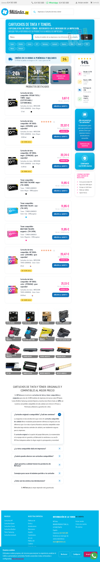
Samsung (45, 44)
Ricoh (79, 44)
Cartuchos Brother (10, 529)
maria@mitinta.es (59, 542)
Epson (12, 44)
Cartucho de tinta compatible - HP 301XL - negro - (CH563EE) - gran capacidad (28, 125)
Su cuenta (80, 517)
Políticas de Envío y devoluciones (32, 523)
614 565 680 (12, 2)
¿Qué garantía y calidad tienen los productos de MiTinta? (32, 465)
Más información (18, 559)
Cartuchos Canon (9, 526)
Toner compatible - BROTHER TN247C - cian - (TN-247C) (29, 205)
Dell (72, 44)
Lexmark (54, 44)
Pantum (21, 49)
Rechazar (64, 554)
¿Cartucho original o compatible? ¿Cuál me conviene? (34, 414)
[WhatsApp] (94, 556)
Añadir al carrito (60, 106)
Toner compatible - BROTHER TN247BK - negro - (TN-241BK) (30, 182)
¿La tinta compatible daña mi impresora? (30, 448)
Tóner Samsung (9, 532)
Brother (21, 44)
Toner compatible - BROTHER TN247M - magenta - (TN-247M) (28, 229)
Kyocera (64, 44)
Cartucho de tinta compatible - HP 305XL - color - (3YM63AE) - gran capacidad (28, 283)
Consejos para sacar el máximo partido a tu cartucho (34, 473)
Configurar (76, 554)
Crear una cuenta (81, 524)
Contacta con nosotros (84, 145)
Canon (29, 44)
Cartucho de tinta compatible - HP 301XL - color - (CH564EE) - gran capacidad (28, 253)
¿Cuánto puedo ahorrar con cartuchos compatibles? (34, 456)
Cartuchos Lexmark (10, 535)
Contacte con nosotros (61, 77)
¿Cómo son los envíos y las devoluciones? (29, 481)
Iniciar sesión (80, 521)
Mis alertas (79, 527)
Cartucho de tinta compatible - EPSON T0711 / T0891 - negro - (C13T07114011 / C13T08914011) (30, 98)
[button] (15, 75)
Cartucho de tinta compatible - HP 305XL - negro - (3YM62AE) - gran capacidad (29, 154)
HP (37, 44)
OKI (87, 44)
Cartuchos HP (8, 520)
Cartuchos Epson (9, 523)
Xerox (12, 49)
